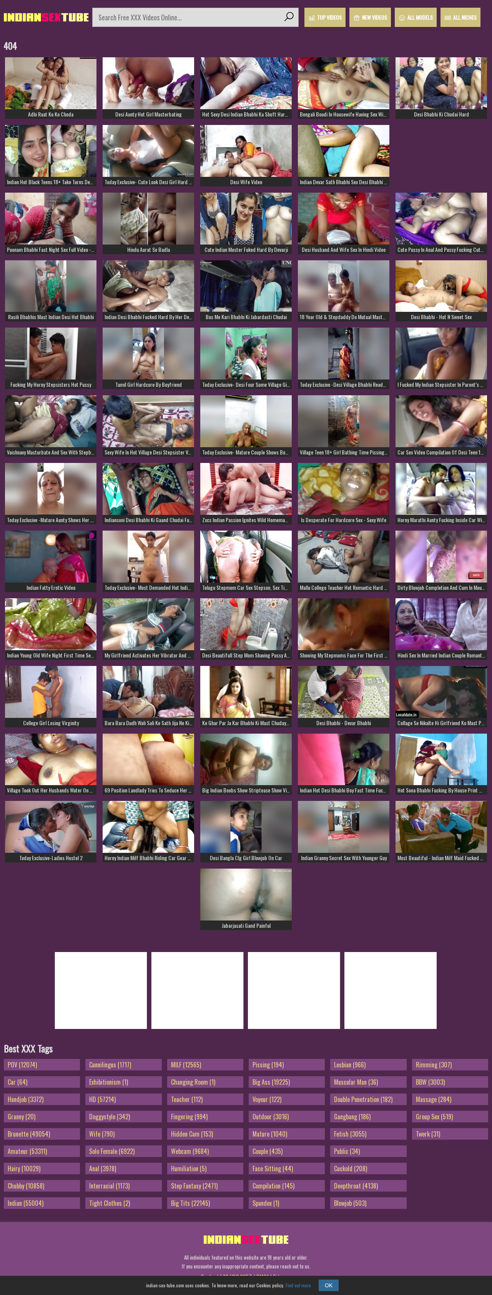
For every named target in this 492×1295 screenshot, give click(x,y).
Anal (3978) (102, 1168)
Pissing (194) (268, 1064)
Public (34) (347, 1151)
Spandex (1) (266, 1203)
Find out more (298, 1285)
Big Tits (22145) (190, 1203)
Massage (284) (433, 1099)
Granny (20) (21, 1116)
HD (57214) (102, 1099)
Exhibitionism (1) (108, 1082)
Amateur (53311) (27, 1151)
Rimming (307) (434, 1064)
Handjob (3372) (25, 1099)
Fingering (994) (189, 1116)
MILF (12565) (186, 1064)
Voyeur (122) (267, 1099)
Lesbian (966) (350, 1064)
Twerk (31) (428, 1134)
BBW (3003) (430, 1082)
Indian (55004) (25, 1203)
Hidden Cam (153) (192, 1134)
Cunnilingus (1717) (110, 1064)
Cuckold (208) (350, 1168)
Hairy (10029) (24, 1168)
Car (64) (17, 1082)
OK (328, 1285)
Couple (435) (268, 1151)
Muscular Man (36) (356, 1082)
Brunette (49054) (29, 1134)
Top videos (329, 17)
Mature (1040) (270, 1134)
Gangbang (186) (352, 1116)
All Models (420, 17)
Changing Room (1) (193, 1082)
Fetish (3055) (350, 1134)
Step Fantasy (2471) (194, 1185)
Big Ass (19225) (271, 1082)
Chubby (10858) (26, 1185)
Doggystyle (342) (109, 1116)
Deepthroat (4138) (356, 1185)
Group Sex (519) (434, 1116)
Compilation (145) (273, 1185)
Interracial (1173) (109, 1185)
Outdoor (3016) (271, 1116)
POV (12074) (22, 1064)
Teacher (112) (187, 1099)
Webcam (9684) (190, 1151)
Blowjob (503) (350, 1203)
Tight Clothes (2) (109, 1203)
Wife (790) (102, 1134)
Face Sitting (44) (273, 1168)
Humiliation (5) (188, 1168)
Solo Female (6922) (112, 1151)
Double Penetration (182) (363, 1099)
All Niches (465, 17)
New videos (374, 17)
